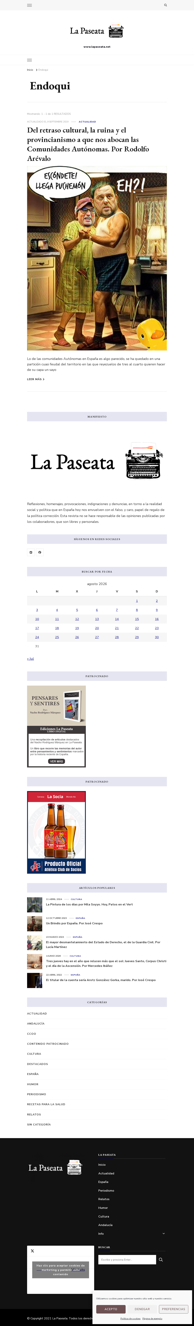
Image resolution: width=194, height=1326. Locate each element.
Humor (32, 1084)
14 (117, 619)
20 (97, 628)
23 (157, 628)
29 (137, 637)
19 (77, 628)
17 (37, 628)
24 (37, 637)
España (80, 918)
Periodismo (36, 1094)
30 (157, 637)
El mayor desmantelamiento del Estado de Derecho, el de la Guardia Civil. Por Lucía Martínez (103, 944)
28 (117, 637)
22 (137, 628)
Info (101, 1234)
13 (97, 619)
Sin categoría (39, 1124)
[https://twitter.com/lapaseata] (31, 552)
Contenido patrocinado (48, 1044)
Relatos (34, 1114)
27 (97, 637)
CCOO (31, 1034)
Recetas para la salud (46, 1104)
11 (57, 619)
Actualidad (87, 121)
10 (37, 619)
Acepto (111, 1309)
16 (157, 619)
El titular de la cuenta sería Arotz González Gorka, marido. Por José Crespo (101, 980)
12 (77, 619)
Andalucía (36, 1023)
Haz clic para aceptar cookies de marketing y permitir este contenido (61, 1270)
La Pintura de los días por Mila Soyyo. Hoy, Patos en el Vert (89, 904)
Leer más (34, 379)
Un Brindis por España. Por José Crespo (74, 923)
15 (137, 619)
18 (57, 628)
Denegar (142, 1309)
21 (117, 628)
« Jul (30, 658)
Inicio (102, 1165)
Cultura (76, 899)
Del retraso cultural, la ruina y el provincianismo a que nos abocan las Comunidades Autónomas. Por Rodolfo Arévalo (88, 144)
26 (77, 637)
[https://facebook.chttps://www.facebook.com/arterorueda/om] (40, 552)
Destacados (37, 1064)
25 (57, 637)
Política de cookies (130, 1318)
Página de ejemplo (152, 1318)
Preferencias (173, 1309)
